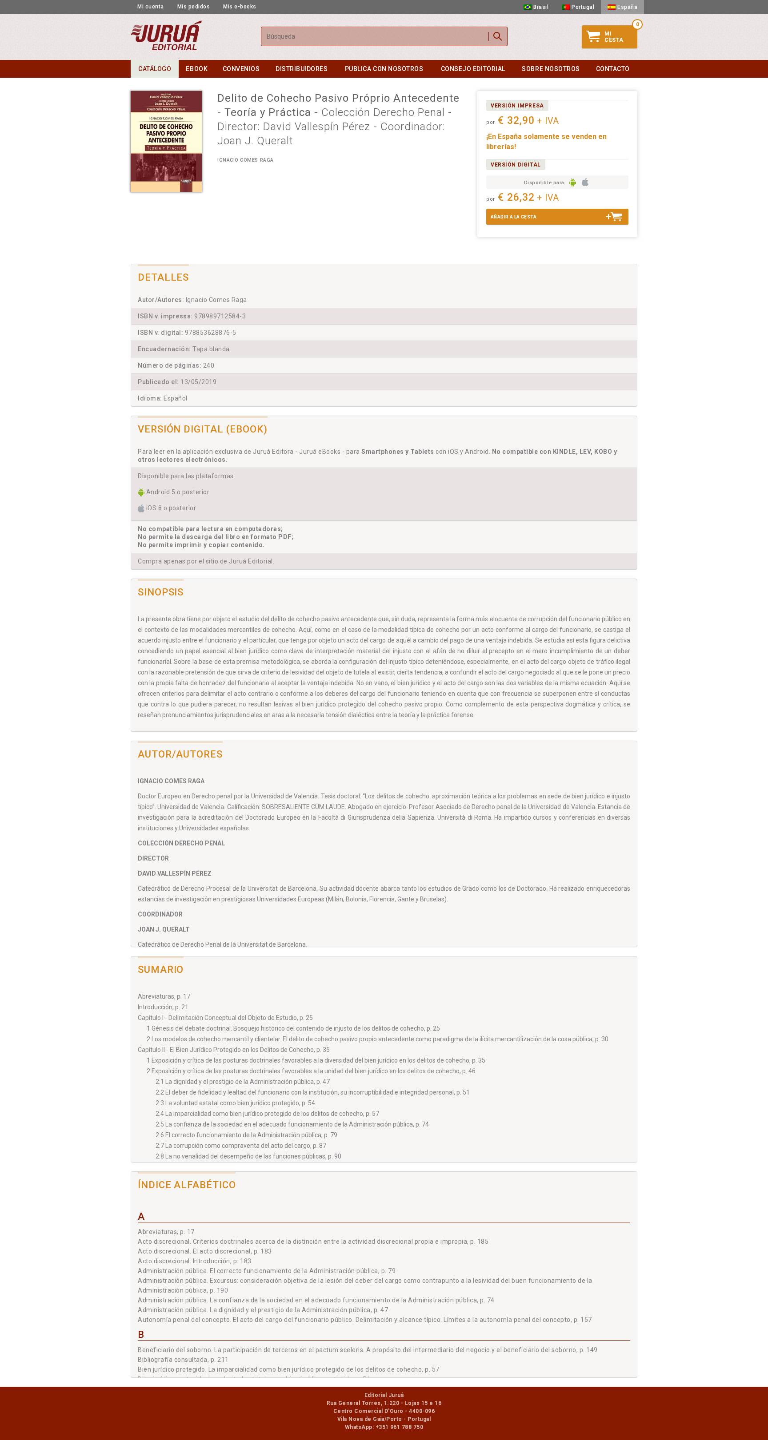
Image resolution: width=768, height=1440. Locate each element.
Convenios (241, 68)
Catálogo (154, 68)
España (627, 7)
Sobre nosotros (551, 68)
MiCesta (614, 37)
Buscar (497, 36)
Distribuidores (302, 68)
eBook (197, 68)
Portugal (583, 7)
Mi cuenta (150, 7)
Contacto (613, 68)
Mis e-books (239, 7)
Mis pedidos (193, 7)
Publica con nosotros (384, 68)
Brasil (540, 7)
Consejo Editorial (473, 68)
